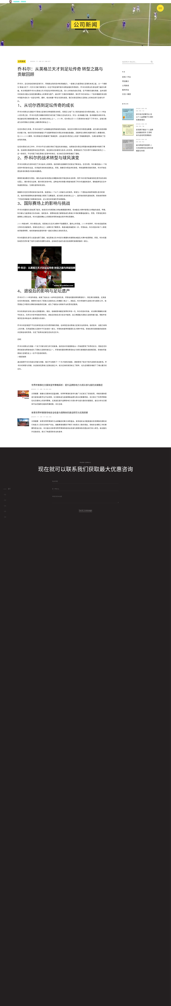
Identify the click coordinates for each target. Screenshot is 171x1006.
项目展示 (125, 81)
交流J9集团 (126, 94)
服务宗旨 (125, 90)
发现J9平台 (126, 77)
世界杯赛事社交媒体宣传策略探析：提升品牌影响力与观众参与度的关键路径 (67, 385)
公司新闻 (21, 61)
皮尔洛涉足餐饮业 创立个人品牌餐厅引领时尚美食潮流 (144, 117)
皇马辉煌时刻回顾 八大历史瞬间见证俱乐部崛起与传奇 (144, 148)
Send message (85, 510)
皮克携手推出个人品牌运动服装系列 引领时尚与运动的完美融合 (144, 132)
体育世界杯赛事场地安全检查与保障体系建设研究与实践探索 (59, 413)
